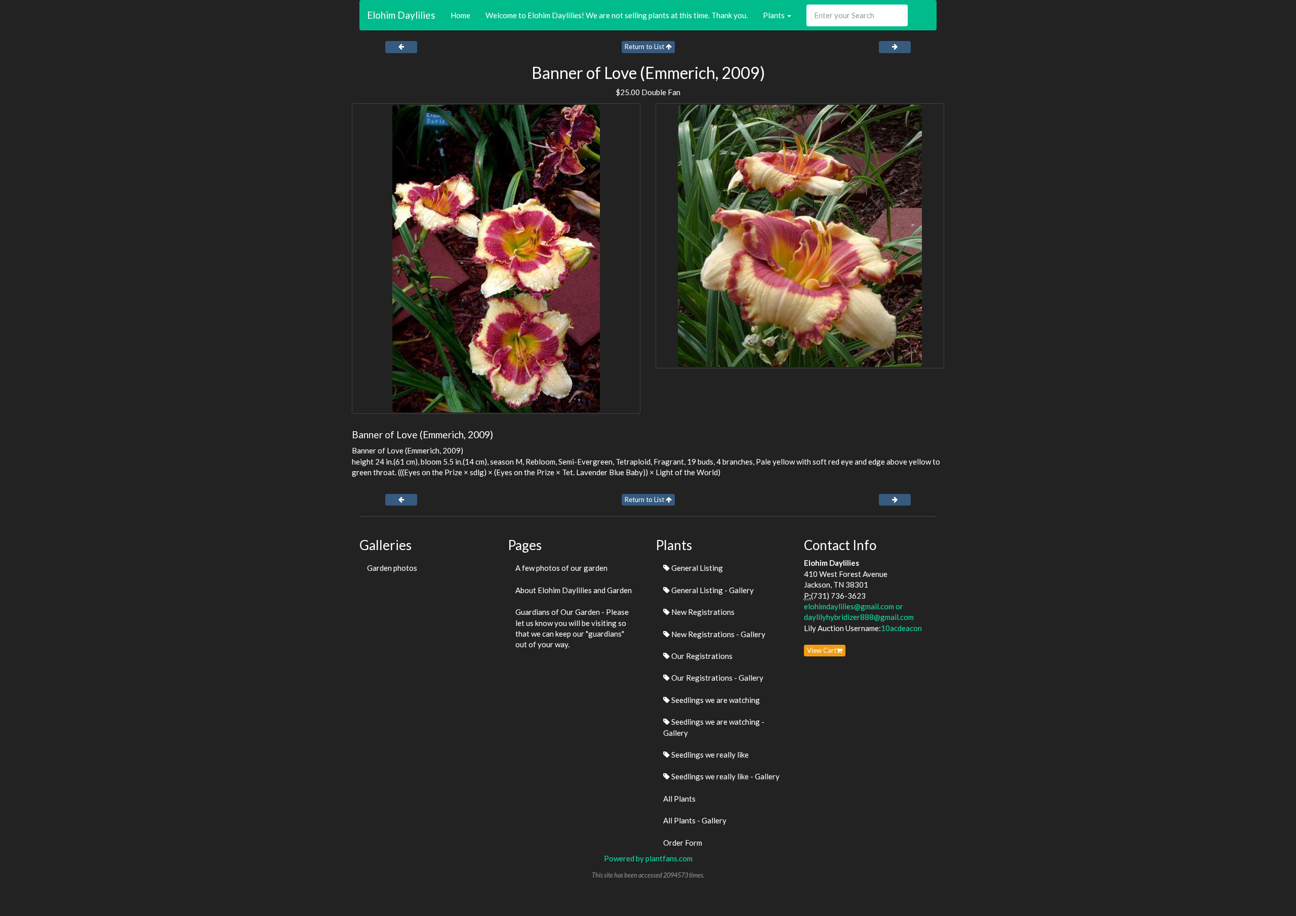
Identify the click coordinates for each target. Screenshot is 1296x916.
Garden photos (392, 567)
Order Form (682, 842)
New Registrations (702, 611)
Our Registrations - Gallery (716, 677)
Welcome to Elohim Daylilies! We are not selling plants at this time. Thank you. (616, 15)
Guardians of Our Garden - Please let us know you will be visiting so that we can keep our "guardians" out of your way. (572, 628)
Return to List (645, 47)
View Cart (821, 650)
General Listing (696, 567)
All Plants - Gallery (694, 820)
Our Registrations (701, 655)
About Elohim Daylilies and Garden (573, 590)
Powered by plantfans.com (648, 858)
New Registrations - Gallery (717, 634)
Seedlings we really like (709, 754)
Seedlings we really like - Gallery (725, 776)
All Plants (679, 798)
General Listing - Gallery (712, 590)
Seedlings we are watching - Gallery (713, 727)
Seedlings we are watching (715, 699)
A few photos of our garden (561, 567)
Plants (774, 15)
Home (460, 15)
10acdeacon (901, 628)
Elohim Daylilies (401, 15)
